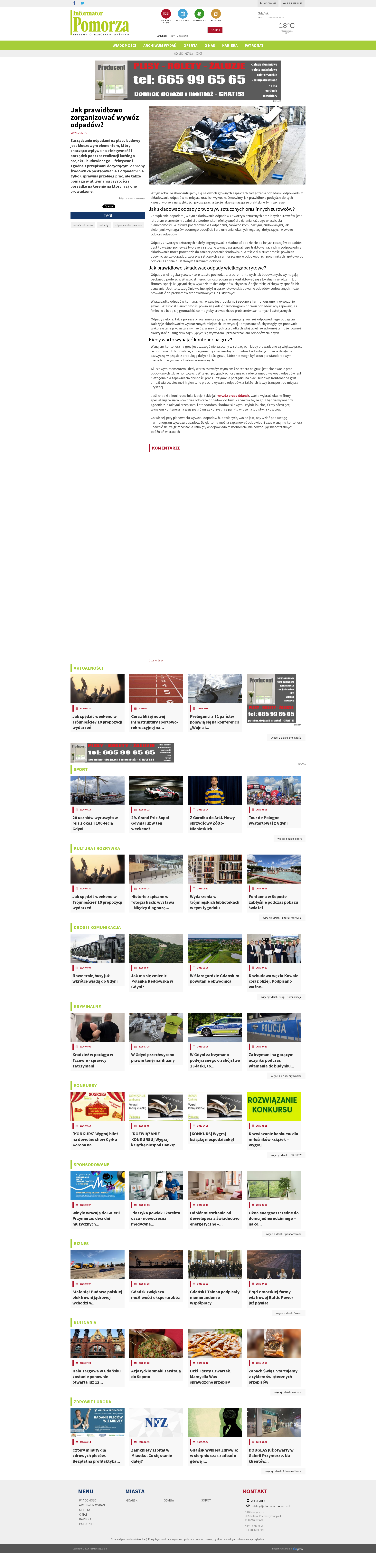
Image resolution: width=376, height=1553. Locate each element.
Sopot (198, 53)
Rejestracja (294, 3)
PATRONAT (254, 45)
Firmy (172, 35)
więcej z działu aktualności (286, 737)
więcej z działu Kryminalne (286, 1076)
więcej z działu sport (289, 838)
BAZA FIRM (216, 20)
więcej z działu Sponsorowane (284, 1234)
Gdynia (189, 53)
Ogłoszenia (182, 35)
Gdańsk (178, 53)
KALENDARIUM (182, 20)
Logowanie (269, 3)
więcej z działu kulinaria (288, 1392)
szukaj (215, 30)
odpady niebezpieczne (128, 225)
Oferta (190, 45)
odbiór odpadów (83, 225)
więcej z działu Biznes (289, 1313)
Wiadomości (124, 45)
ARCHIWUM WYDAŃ (166, 21)
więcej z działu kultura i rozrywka (282, 918)
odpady (103, 225)
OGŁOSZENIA (199, 20)
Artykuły (162, 35)
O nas (209, 45)
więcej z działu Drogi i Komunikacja (281, 997)
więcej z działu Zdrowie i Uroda (283, 1471)
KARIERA (230, 45)
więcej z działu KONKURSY (286, 1155)
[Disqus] (227, 506)
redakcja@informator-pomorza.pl (270, 1506)
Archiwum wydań (159, 45)
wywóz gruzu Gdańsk (233, 395)
